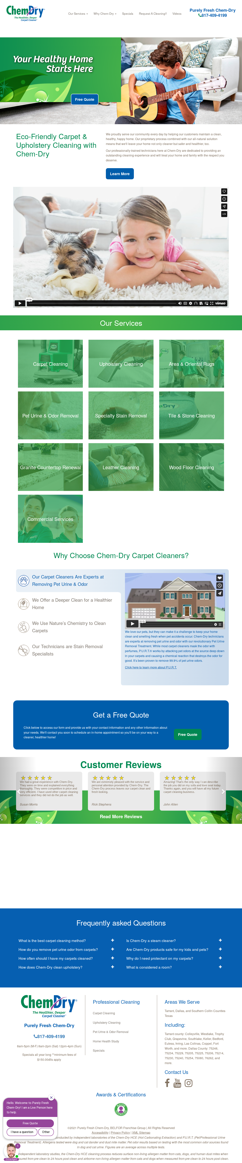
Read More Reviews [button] (121, 816)
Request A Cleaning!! (153, 13)
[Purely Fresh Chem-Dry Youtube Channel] (177, 1083)
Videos (177, 13)
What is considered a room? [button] (149, 967)
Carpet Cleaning (104, 1013)
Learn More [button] (120, 173)
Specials (127, 13)
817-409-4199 (214, 15)
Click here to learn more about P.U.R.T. (151, 667)
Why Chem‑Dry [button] (104, 13)
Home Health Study (106, 1041)
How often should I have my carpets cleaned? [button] (56, 958)
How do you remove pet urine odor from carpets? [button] (58, 949)
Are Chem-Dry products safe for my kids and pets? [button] (167, 949)
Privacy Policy (120, 1132)
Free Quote (84, 99)
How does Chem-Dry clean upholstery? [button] (50, 967)
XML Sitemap (141, 1132)
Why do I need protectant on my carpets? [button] (159, 958)
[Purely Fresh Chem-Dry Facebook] (167, 1083)
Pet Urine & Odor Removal (111, 1032)
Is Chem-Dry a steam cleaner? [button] (151, 940)
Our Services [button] (77, 13)
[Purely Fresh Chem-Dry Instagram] (188, 1083)
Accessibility (100, 1132)
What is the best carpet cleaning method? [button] (52, 940)
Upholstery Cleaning (106, 1022)
